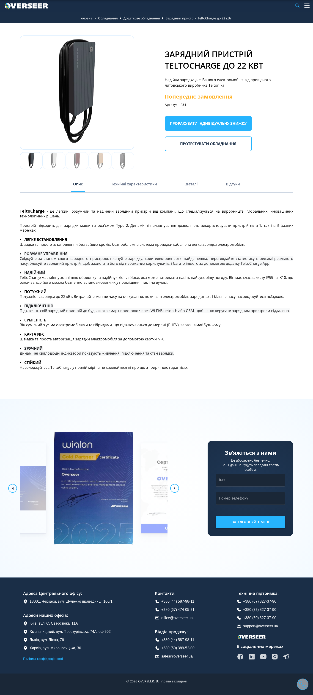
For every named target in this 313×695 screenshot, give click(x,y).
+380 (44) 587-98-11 (177, 601)
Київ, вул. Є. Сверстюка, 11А (54, 623)
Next (137, 92)
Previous (16, 92)
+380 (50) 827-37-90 (259, 618)
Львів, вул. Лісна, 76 (47, 640)
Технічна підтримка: (258, 593)
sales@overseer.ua (177, 656)
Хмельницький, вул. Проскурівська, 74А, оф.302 (70, 632)
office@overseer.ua (177, 618)
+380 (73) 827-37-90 (259, 610)
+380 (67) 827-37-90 (259, 601)
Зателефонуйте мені (250, 522)
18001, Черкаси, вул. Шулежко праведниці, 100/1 (71, 601)
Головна (86, 18)
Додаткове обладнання (142, 18)
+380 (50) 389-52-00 (178, 648)
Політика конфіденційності (43, 658)
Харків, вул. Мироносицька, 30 (55, 648)
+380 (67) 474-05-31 (178, 610)
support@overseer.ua (260, 626)
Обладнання (108, 18)
